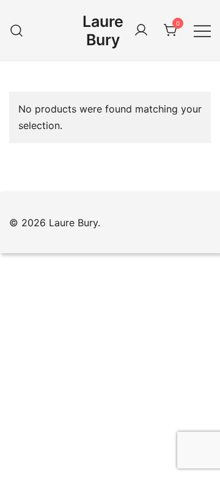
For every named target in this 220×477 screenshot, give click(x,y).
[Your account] (141, 31)
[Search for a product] (16, 30)
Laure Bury (102, 30)
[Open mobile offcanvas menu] (202, 30)
